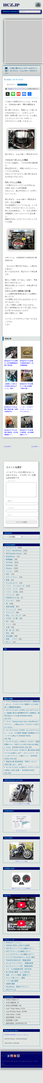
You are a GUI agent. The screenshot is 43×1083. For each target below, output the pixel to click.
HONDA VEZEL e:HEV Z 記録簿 (18, 945)
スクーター (10, 601)
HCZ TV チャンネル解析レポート (18, 951)
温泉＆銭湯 (10, 606)
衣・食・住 (10, 630)
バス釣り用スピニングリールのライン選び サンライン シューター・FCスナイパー (21, 70)
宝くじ (8, 642)
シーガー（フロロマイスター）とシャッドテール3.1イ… (26, 409)
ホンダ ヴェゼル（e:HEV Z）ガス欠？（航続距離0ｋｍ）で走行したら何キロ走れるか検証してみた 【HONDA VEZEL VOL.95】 (21, 744)
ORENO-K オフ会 (12, 598)
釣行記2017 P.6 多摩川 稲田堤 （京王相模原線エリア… (26, 432)
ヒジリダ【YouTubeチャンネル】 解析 (20, 957)
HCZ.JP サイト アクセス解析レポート (20, 948)
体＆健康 (9, 636)
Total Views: (10, 1014)
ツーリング (10, 595)
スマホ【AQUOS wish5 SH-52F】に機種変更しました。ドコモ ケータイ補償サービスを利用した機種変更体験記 (22, 704)
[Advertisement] (21, 41)
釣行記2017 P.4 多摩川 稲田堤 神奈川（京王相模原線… (26, 363)
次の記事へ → (35, 446)
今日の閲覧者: (11, 1003)
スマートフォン (12, 577)
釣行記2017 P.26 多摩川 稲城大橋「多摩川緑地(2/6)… (11, 409)
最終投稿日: (10, 1023)
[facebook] (8, 1055)
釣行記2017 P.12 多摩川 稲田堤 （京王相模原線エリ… (11, 432)
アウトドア (10, 612)
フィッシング (22, 84)
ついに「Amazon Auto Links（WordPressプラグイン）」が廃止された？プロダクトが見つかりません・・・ (21, 724)
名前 (10, 501)
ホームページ (11, 548)
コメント (11, 481)
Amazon (9, 568)
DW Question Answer (14, 553)
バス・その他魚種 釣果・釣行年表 (18, 969)
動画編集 (9, 559)
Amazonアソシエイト (14, 942)
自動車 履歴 (10, 984)
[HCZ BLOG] (11, 7)
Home (10, 89)
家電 (7, 580)
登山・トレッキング (13, 615)
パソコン (9, 571)
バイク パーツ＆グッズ (15, 586)
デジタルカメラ (12, 583)
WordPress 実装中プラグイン (17, 987)
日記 (7, 633)
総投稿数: (10, 1020)
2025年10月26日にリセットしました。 (17, 1034)
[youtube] (11, 1055)
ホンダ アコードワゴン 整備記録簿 (19, 963)
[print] (18, 1055)
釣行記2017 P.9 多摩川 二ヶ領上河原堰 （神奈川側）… (26, 386)
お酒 (7, 627)
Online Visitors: (12, 1000)
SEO (7, 574)
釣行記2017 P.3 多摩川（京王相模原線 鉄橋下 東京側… (11, 363)
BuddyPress (10, 556)
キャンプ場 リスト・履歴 (15, 978)
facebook (9, 565)
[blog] (15, 1055)
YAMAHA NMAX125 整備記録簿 (18, 960)
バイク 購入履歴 (12, 981)
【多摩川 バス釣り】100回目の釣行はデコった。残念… (11, 386)
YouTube (9, 562)
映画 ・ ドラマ (11, 639)
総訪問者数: (10, 1017)
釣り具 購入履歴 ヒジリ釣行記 (18, 972)
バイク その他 (12, 592)
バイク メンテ (12, 589)
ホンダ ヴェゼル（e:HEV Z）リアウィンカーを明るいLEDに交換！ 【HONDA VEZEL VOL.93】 (21, 770)
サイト (10, 515)
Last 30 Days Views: (14, 1011)
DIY (7, 621)
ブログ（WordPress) (14, 550)
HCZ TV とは (11, 990)
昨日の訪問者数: (12, 1005)
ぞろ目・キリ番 (12, 618)
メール (11, 508)
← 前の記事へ (7, 446)
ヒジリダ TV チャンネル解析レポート (20, 954)
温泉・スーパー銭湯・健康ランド (18, 975)
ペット (8, 624)
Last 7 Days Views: (13, 1008)
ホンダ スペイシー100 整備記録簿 (19, 966)
